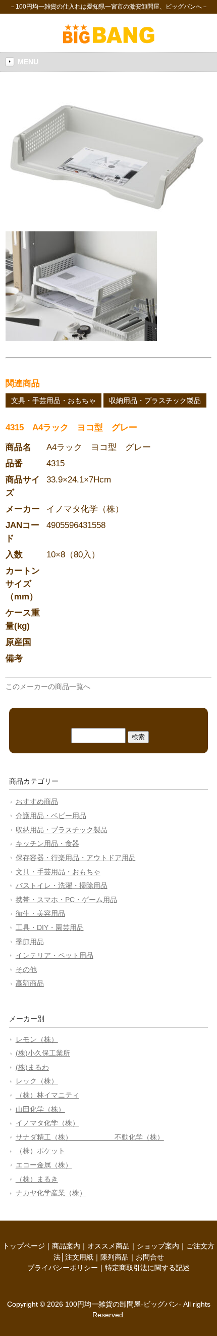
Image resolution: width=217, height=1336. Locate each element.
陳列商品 (114, 1257)
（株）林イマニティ (47, 1095)
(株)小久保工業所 (43, 1053)
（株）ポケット (40, 1151)
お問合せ (150, 1257)
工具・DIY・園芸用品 (50, 927)
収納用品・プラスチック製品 (155, 400)
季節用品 (30, 942)
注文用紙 (79, 1257)
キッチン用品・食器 (47, 843)
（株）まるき (37, 1179)
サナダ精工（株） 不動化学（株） (90, 1137)
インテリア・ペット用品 (54, 955)
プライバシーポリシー (62, 1268)
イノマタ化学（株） (47, 1123)
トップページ (24, 1246)
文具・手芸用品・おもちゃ (53, 400)
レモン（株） (37, 1039)
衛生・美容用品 (40, 913)
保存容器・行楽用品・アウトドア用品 (76, 858)
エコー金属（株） (44, 1165)
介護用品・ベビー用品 (51, 816)
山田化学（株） (40, 1109)
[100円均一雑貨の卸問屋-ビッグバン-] (108, 41)
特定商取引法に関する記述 (147, 1268)
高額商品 (30, 983)
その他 (26, 969)
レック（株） (37, 1081)
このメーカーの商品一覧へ (48, 686)
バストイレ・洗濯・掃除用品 (61, 885)
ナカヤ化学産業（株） (51, 1193)
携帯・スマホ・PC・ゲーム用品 (66, 900)
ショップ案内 (158, 1246)
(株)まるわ (32, 1067)
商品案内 (66, 1246)
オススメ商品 (108, 1246)
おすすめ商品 (37, 801)
